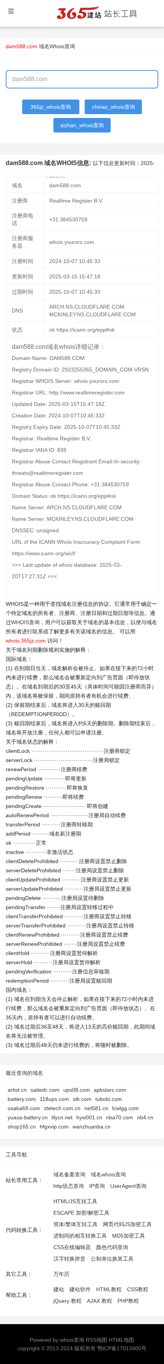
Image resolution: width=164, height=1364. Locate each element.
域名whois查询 (108, 1174)
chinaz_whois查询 (113, 107)
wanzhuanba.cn (91, 1127)
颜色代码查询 (112, 1247)
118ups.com (54, 1099)
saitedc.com (45, 1090)
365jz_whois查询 (51, 107)
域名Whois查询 (57, 46)
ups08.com (76, 1090)
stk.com (82, 1099)
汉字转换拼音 (69, 1259)
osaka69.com (24, 1108)
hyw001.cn (89, 1117)
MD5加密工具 (128, 1236)
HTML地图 (121, 1340)
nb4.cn (145, 1117)
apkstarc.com (110, 1090)
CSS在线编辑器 (72, 1247)
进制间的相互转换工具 (80, 1236)
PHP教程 (128, 1301)
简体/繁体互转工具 (75, 1224)
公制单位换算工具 (112, 1259)
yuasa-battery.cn (28, 1117)
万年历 (61, 1274)
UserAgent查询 (128, 1186)
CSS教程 (137, 1289)
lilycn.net (61, 1117)
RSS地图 (96, 1340)
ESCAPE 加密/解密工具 (81, 1213)
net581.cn (96, 1108)
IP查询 (97, 1186)
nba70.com (119, 1117)
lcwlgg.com (125, 1108)
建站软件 (80, 1289)
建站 (58, 1289)
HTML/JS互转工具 (75, 1201)
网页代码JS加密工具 (127, 1224)
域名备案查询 (69, 1174)
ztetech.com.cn (62, 1108)
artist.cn (17, 1090)
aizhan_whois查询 (82, 125)
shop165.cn (22, 1127)
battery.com (22, 1099)
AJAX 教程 (99, 1301)
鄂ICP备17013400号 (121, 1348)
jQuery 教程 (67, 1301)
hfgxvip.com (54, 1127)
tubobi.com (108, 1099)
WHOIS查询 (25, 622)
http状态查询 (68, 1186)
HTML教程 (109, 1289)
